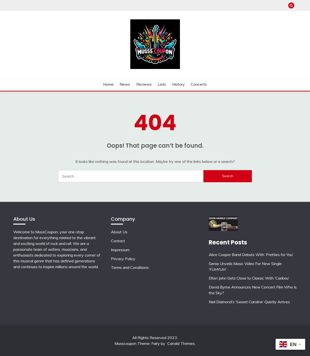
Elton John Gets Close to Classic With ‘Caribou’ (249, 278)
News (125, 84)
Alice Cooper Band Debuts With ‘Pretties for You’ (251, 254)
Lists (162, 84)
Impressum (120, 249)
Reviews (144, 84)
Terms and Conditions (130, 267)
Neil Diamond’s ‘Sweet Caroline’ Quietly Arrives (249, 301)
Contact (118, 240)
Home (108, 84)
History (178, 84)
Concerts (199, 84)
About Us (119, 231)
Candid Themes (181, 343)
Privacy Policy (123, 258)
